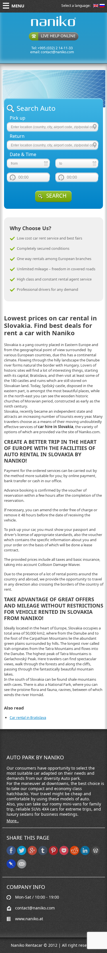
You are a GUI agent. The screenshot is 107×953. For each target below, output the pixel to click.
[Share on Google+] (32, 853)
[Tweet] (21, 853)
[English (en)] (95, 6)
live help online (58, 35)
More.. (13, 820)
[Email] (21, 867)
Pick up (17, 118)
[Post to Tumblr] (42, 853)
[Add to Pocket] (63, 853)
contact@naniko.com (57, 52)
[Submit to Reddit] (74, 853)
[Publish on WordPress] (95, 853)
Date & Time (23, 155)
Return (17, 136)
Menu (17, 6)
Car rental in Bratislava (28, 717)
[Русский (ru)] (102, 6)
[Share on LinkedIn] (85, 853)
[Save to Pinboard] (11, 867)
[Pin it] (53, 853)
